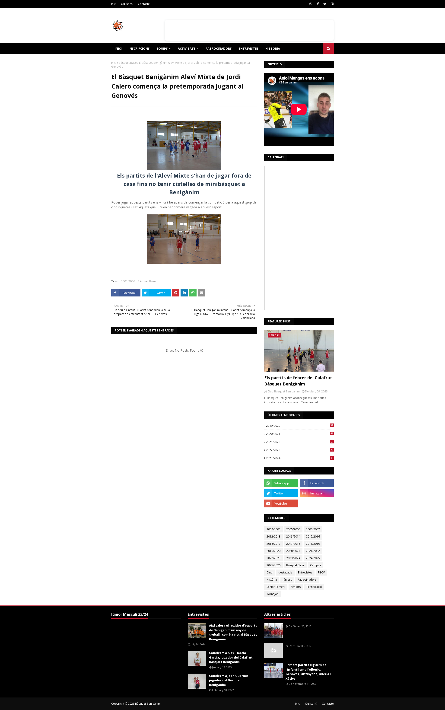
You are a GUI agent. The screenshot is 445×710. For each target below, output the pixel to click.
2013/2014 (293, 536)
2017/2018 (293, 544)
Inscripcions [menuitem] (139, 48)
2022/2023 (299, 450)
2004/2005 (273, 529)
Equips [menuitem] (162, 48)
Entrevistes (305, 572)
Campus (315, 565)
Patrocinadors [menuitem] (219, 48)
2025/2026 (273, 565)
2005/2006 (128, 281)
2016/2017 (273, 544)
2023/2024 (299, 458)
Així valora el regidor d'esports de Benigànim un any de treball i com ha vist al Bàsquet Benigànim (233, 632)
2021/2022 (299, 442)
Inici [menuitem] (118, 48)
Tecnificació (314, 587)
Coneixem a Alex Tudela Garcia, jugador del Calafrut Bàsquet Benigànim (231, 657)
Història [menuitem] (272, 48)
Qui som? (127, 4)
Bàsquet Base (128, 63)
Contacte (144, 4)
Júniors (287, 580)
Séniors (296, 587)
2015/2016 (313, 536)
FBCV (321, 572)
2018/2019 (313, 544)
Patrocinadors (307, 580)
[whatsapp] (310, 4)
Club (270, 572)
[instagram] (332, 4)
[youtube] (281, 503)
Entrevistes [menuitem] (248, 48)
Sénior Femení (276, 587)
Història (272, 580)
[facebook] (318, 4)
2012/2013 (273, 536)
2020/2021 (299, 434)
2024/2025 (313, 558)
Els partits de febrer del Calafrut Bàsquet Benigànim (298, 381)
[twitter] (324, 4)
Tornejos (272, 594)
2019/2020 (299, 425)
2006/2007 (313, 529)
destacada (285, 572)
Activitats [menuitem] (187, 48)
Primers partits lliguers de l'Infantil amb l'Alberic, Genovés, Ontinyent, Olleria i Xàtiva (308, 672)
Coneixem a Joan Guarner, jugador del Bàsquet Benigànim (229, 680)
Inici (113, 4)
